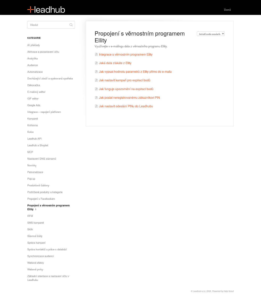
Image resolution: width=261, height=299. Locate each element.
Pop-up (31, 178)
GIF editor (32, 98)
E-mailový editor (36, 92)
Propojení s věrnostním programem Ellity (48, 207)
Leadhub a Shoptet (37, 145)
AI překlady (33, 45)
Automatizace (35, 72)
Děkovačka (33, 85)
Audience (32, 65)
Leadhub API (34, 138)
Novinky (31, 165)
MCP (30, 152)
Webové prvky (35, 269)
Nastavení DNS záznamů (41, 158)
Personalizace (35, 172)
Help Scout (229, 291)
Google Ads (33, 105)
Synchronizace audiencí (40, 256)
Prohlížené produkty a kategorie (44, 192)
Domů (227, 9)
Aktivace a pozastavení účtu (43, 51)
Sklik (30, 229)
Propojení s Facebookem (41, 198)
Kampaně (32, 118)
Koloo (30, 132)
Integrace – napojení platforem (44, 112)
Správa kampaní (36, 242)
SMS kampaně (35, 222)
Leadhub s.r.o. (199, 291)
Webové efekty (35, 262)
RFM (30, 216)
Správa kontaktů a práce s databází (47, 249)
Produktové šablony (38, 185)
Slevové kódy (34, 236)
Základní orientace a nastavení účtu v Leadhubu (48, 278)
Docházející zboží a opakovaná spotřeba (50, 78)
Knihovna (32, 125)
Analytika (32, 58)
